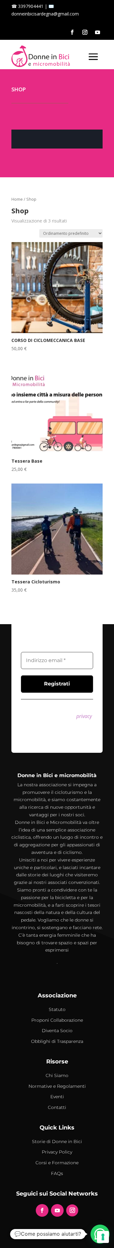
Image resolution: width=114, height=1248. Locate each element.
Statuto (57, 1009)
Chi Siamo (57, 1075)
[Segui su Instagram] (85, 32)
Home (17, 199)
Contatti (57, 1107)
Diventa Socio (57, 1030)
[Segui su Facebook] (72, 32)
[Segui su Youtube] (97, 32)
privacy (84, 716)
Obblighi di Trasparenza (57, 1041)
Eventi (57, 1096)
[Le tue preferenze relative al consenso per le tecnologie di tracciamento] (103, 1237)
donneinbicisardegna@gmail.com (45, 14)
